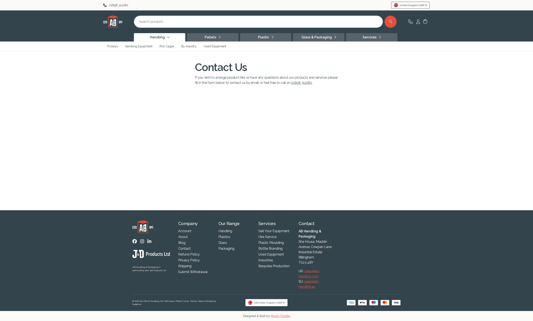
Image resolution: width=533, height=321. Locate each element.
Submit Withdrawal (193, 272)
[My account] (418, 21)
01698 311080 (301, 83)
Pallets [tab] (211, 37)
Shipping (185, 266)
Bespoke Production (274, 266)
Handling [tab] (158, 37)
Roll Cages (166, 46)
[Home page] (112, 26)
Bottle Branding (270, 248)
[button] (425, 21)
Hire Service (267, 237)
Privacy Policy (189, 260)
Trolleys (112, 46)
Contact (184, 248)
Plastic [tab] (264, 37)
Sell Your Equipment (273, 231)
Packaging (226, 248)
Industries (265, 260)
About (183, 237)
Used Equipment (215, 46)
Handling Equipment (138, 46)
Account (184, 231)
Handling (225, 231)
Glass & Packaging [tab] (317, 37)
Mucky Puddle (280, 316)
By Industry (189, 46)
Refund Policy (189, 254)
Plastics (224, 237)
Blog (182, 242)
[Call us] (410, 21)
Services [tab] (370, 37)
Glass (222, 242)
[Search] (391, 22)
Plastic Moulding (271, 242)
